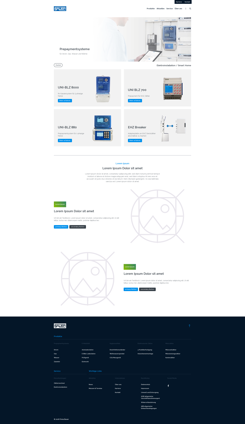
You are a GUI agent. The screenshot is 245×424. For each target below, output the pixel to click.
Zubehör (57, 362)
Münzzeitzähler (170, 350)
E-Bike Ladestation (88, 354)
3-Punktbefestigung (145, 350)
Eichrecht (85, 362)
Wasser (56, 357)
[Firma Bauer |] (60, 8)
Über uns (178, 9)
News (91, 384)
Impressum (145, 388)
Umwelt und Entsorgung (149, 392)
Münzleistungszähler (172, 354)
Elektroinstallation (60, 387)
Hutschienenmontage (145, 354)
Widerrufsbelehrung (148, 402)
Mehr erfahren (64, 100)
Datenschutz (145, 384)
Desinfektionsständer (117, 350)
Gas (55, 354)
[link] (189, 326)
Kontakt (117, 392)
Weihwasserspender (117, 354)
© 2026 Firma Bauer (61, 419)
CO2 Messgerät (115, 357)
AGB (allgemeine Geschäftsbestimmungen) (150, 397)
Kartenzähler (170, 357)
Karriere (118, 388)
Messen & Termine (95, 388)
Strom (56, 350)
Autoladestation (87, 350)
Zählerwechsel (59, 383)
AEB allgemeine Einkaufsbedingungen (149, 407)
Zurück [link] (58, 65)
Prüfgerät (85, 357)
